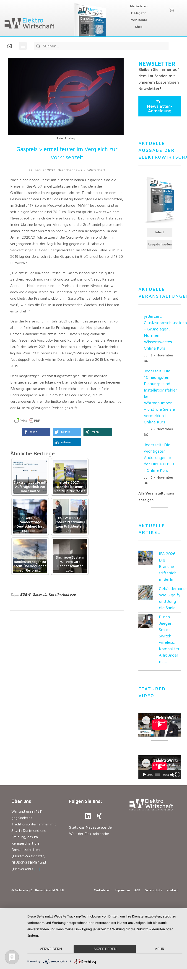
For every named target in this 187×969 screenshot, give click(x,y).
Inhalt (159, 232)
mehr (159, 949)
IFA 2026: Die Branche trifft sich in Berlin (168, 566)
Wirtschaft (96, 170)
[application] (159, 767)
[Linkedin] (87, 816)
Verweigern (51, 949)
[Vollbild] (177, 774)
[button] (23, 46)
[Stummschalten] (172, 774)
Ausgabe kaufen (160, 244)
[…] (37, 869)
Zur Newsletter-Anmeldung (159, 106)
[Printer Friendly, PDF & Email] (27, 420)
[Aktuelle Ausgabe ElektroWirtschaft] (159, 199)
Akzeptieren (105, 949)
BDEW (25, 594)
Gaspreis (39, 594)
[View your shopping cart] (171, 10)
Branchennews (70, 170)
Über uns (21, 801)
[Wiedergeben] (144, 774)
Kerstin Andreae (62, 594)
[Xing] (99, 816)
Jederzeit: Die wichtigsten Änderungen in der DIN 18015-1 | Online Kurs (159, 457)
